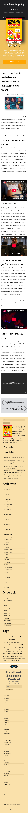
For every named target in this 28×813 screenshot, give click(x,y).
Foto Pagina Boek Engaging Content (12, 804)
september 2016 (8, 552)
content (12, 640)
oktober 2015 (7, 572)
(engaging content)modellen (11, 598)
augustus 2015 (7, 577)
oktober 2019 (7, 532)
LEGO (18, 651)
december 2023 (8, 504)
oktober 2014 (7, 587)
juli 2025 (6, 491)
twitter (5, 656)
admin (22, 94)
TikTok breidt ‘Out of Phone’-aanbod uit (14, 457)
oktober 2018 (7, 542)
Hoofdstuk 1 (7, 603)
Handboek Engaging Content (14, 676)
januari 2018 (7, 544)
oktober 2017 (7, 547)
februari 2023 (7, 514)
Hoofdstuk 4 (7, 610)
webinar (16, 656)
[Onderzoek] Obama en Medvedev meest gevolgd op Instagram (12, 409)
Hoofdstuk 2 (7, 605)
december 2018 (8, 537)
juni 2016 (6, 554)
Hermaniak (14, 649)
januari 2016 (7, 564)
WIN (19, 656)
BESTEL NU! (14, 62)
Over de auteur (7, 620)
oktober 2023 (7, 509)
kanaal (15, 651)
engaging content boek (13, 647)
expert (21, 647)
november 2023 (8, 506)
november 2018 (8, 539)
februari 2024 (7, 499)
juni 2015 (6, 582)
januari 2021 (7, 524)
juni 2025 (6, 494)
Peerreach (9, 653)
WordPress (17, 683)
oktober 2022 (7, 517)
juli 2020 (6, 527)
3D (3, 637)
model (21, 651)
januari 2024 (7, 501)
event (19, 647)
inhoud (7, 651)
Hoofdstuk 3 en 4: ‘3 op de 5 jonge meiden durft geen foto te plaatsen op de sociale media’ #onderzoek (14, 477)
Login (5, 794)
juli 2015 (6, 579)
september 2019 (8, 534)
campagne (6, 639)
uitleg (8, 656)
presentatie (14, 653)
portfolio (6, 806)
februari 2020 (7, 529)
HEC (8, 649)
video (12, 656)
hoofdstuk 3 (19, 649)
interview (11, 651)
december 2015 (8, 567)
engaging (12, 644)
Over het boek (7, 623)
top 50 (21, 653)
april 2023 (6, 511)
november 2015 (8, 569)
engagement (6, 644)
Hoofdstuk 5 (7, 613)
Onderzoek (6, 618)
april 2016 (6, 559)
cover (15, 642)
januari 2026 (7, 489)
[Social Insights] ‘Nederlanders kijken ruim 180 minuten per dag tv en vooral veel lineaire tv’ (14, 462)
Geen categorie (8, 600)
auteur (13, 637)
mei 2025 (6, 496)
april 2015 (6, 584)
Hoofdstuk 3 (7, 608)
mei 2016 (6, 557)
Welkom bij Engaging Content (10, 809)
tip (18, 653)
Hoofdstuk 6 (7, 615)
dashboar (18, 642)
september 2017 (8, 549)
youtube (21, 656)
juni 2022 (6, 519)
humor (4, 651)
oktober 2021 (7, 522)
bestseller (17, 637)
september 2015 (8, 574)
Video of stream (8, 625)
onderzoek (5, 653)
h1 (6, 649)
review (17, 653)
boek (22, 637)
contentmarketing (8, 642)
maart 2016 (7, 562)
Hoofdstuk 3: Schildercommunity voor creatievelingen (14, 403)
